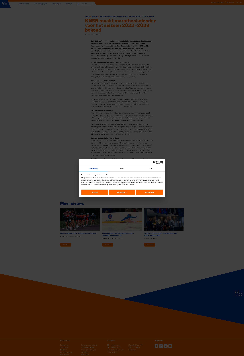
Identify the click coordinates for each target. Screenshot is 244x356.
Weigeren (95, 192)
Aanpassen (121, 192)
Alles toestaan (149, 192)
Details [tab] (122, 168)
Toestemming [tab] (93, 168)
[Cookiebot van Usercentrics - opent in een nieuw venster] (154, 162)
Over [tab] (150, 168)
